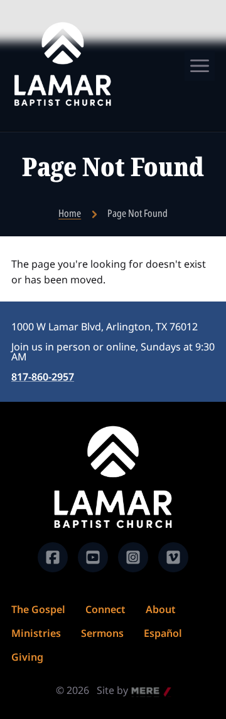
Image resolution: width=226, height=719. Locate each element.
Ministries (36, 633)
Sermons (102, 633)
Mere (143, 691)
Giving (27, 657)
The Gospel (38, 609)
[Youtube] (93, 557)
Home (69, 213)
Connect (105, 609)
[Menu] (200, 66)
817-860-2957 (42, 377)
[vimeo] (173, 557)
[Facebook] (53, 557)
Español (163, 633)
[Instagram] (133, 557)
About (161, 609)
